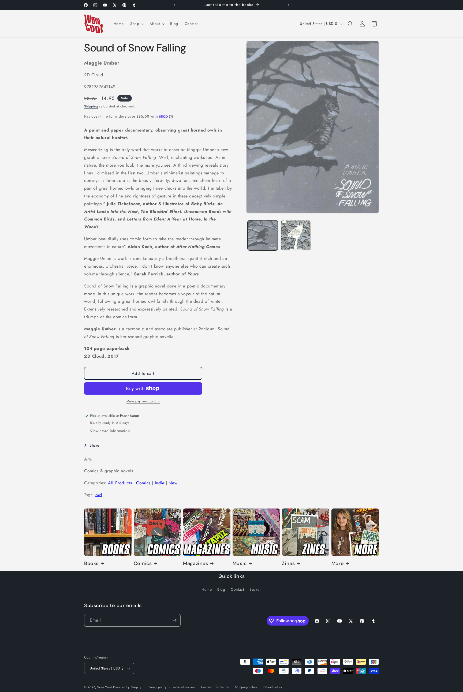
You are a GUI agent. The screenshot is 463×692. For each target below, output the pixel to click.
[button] (136, 23)
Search (255, 589)
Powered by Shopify (127, 687)
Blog (221, 589)
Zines (288, 563)
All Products (120, 483)
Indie (160, 483)
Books (91, 563)
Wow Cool (104, 687)
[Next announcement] (288, 5)
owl (98, 495)
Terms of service (183, 687)
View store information (110, 430)
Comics (143, 483)
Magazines (195, 563)
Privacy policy (157, 687)
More (337, 563)
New (173, 483)
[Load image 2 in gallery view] (296, 235)
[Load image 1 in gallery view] (263, 235)
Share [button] (94, 445)
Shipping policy (246, 687)
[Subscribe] (174, 620)
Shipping (91, 106)
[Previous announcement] (174, 5)
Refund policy (272, 687)
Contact (237, 589)
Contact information (215, 687)
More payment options (143, 401)
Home (206, 589)
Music (240, 563)
